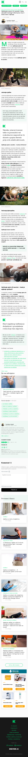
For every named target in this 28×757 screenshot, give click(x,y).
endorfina (17, 104)
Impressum (14, 728)
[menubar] (20, 2)
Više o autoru (4, 435)
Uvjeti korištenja (14, 732)
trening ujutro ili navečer (10, 408)
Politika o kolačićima (14, 739)
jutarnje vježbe (7, 403)
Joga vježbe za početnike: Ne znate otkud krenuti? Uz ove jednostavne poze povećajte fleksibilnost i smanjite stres (15, 360)
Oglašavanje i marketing (14, 734)
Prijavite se (14, 489)
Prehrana (23, 5)
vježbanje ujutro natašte (10, 416)
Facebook (10, 745)
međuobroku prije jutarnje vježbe (15, 177)
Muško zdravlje (7, 620)
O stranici (14, 726)
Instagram (19, 745)
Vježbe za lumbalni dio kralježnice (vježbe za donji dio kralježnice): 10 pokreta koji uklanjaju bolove (13, 596)
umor (8, 165)
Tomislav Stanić (9, 424)
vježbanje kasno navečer (10, 411)
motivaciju (22, 214)
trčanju (13, 334)
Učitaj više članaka (14, 665)
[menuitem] (20, 2)
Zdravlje (15, 5)
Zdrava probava (6, 5)
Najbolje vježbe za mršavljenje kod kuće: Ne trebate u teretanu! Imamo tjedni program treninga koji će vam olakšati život (13, 653)
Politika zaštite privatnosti (14, 737)
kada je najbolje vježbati (10, 406)
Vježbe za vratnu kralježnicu (11, 519)
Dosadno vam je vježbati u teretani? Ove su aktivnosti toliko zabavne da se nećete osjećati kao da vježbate (15, 365)
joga (14, 258)
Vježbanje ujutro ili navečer (11, 413)
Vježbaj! (5, 516)
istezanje (9, 258)
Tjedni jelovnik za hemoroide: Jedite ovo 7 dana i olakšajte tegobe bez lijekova (13, 393)
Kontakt (14, 730)
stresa (3, 221)
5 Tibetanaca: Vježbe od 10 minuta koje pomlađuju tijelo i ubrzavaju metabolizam (13, 544)
